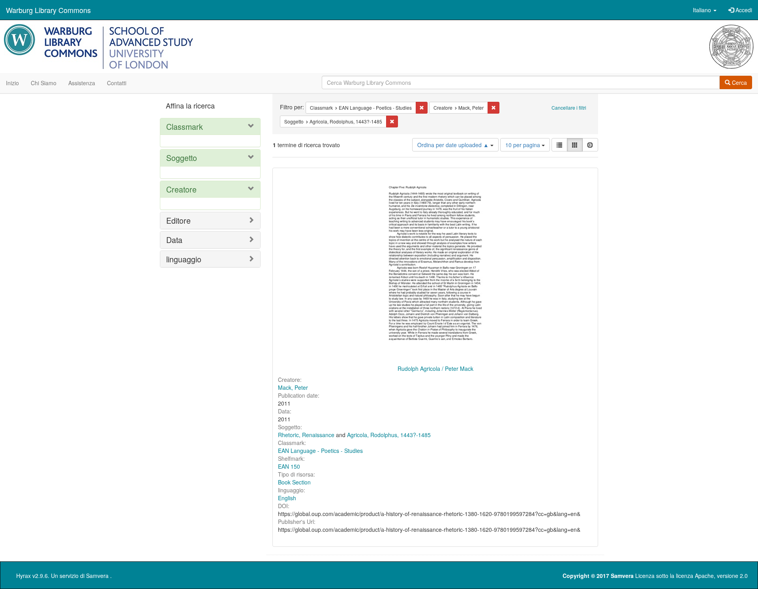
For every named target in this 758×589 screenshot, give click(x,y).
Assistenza (81, 83)
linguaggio (183, 259)
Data (174, 239)
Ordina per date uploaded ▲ (453, 145)
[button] (704, 10)
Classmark (184, 126)
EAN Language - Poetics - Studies (320, 450)
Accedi (743, 10)
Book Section (294, 482)
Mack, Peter (293, 387)
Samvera (97, 576)
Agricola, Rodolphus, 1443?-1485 (389, 435)
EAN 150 (289, 466)
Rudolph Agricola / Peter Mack (435, 368)
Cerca (738, 82)
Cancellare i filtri (569, 107)
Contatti (116, 83)
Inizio (12, 83)
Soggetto (181, 157)
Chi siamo (43, 83)
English (287, 498)
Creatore (181, 189)
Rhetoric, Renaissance (306, 435)
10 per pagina (523, 145)
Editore (178, 220)
